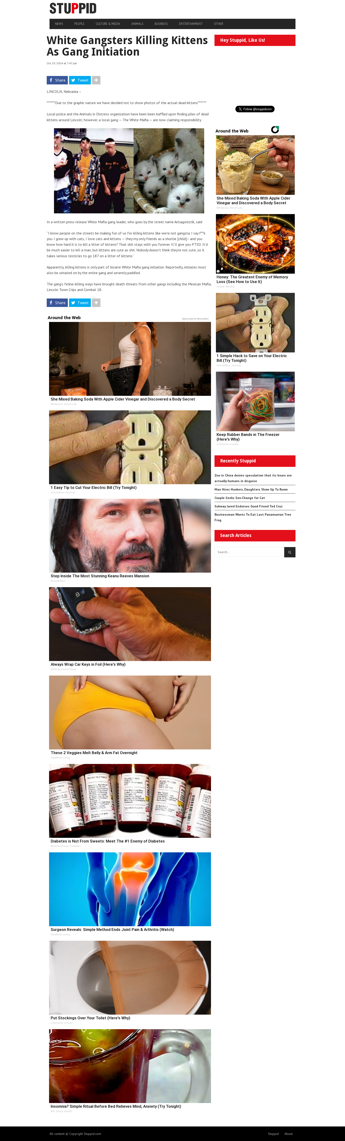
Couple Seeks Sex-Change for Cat (240, 498)
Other (218, 24)
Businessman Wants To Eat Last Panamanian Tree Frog (253, 517)
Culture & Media (108, 24)
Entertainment (191, 24)
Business (161, 24)
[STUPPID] (86, 8)
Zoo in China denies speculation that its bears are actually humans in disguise (253, 478)
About (288, 1134)
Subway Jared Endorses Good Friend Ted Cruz (249, 506)
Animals (137, 24)
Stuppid (273, 1134)
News (59, 24)
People (79, 24)
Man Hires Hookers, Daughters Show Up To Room (251, 489)
